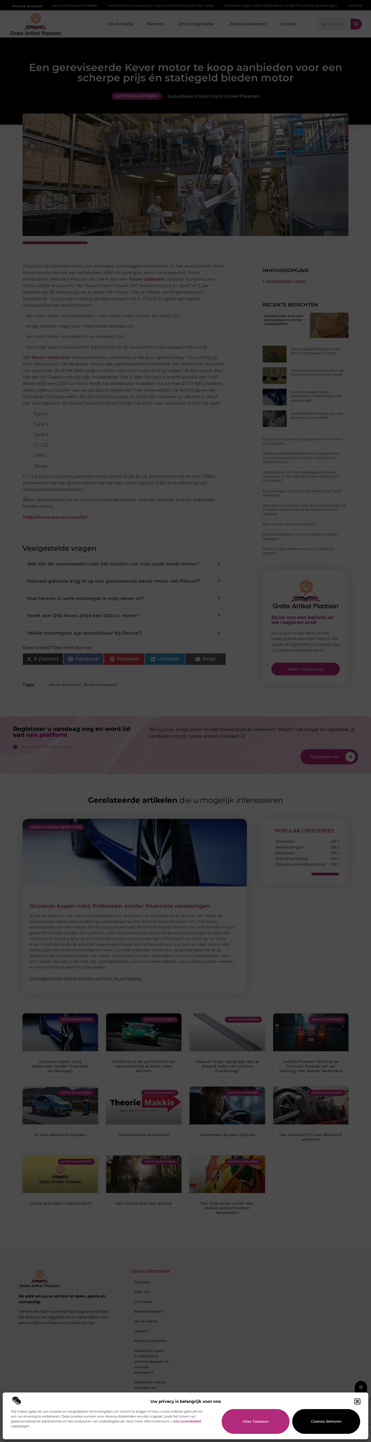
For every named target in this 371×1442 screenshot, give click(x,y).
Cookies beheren (326, 1421)
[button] (357, 1401)
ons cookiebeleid (187, 1421)
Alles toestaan (256, 1421)
